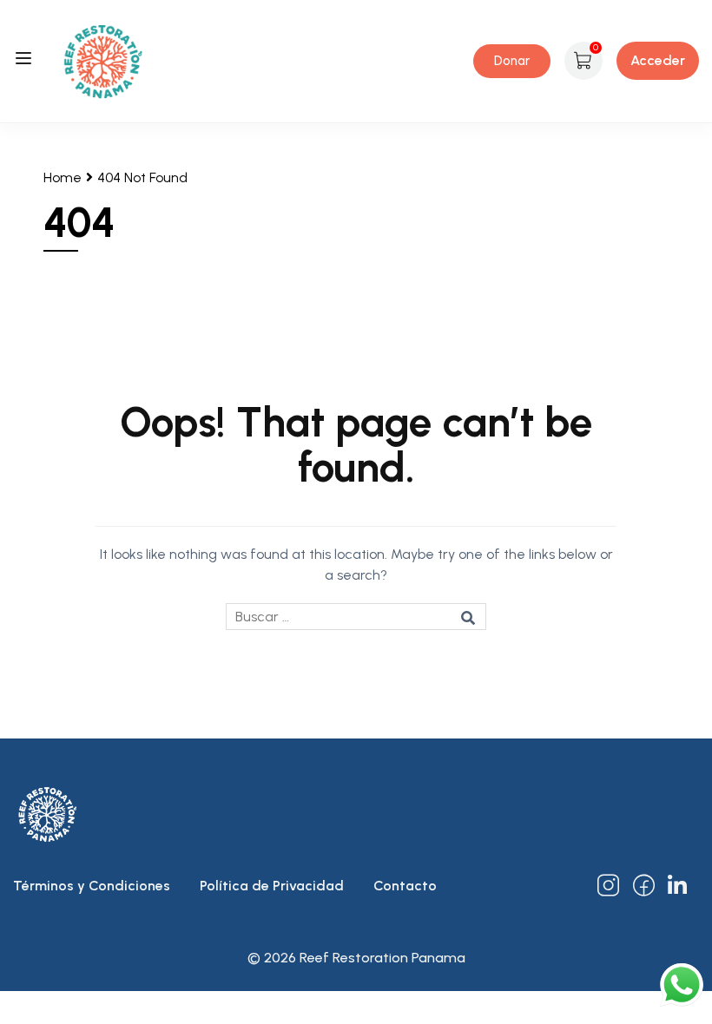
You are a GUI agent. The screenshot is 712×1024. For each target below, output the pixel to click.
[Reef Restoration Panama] (103, 59)
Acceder (657, 60)
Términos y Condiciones (91, 885)
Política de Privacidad (272, 885)
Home (62, 177)
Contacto (405, 885)
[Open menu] (25, 61)
